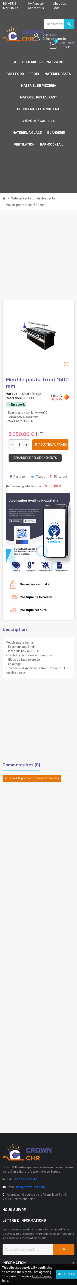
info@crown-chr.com (30, 1187)
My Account (36, 4)
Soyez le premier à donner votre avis (32, 778)
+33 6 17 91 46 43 (24, 1179)
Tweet (40, 477)
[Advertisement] (38, 255)
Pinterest (60, 477)
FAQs (56, 8)
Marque (11, 394)
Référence (14, 398)
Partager (19, 477)
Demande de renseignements (35, 458)
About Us (59, 4)
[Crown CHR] (23, 34)
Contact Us (36, 8)
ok (63, 1249)
